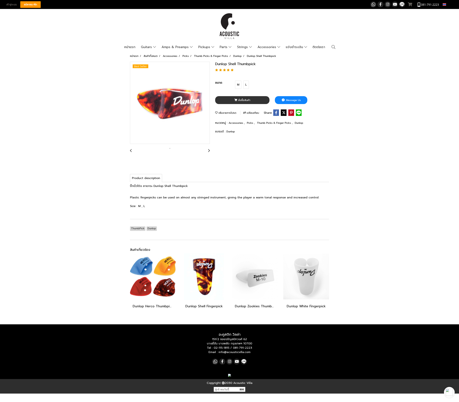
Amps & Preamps (176, 47)
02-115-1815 (221, 348)
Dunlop (299, 123)
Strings (243, 47)
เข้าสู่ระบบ (11, 4)
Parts (224, 47)
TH (448, 4)
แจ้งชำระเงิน (295, 47)
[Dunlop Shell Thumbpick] (170, 103)
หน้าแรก (129, 47)
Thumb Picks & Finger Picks (274, 123)
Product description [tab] (146, 178)
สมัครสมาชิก (30, 4)
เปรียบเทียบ (252, 113)
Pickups (204, 47)
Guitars (147, 47)
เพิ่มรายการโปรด (227, 113)
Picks (250, 123)
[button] (449, 392)
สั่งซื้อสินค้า (243, 100)
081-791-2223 (242, 348)
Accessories (267, 47)
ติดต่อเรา (319, 47)
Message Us (293, 100)
